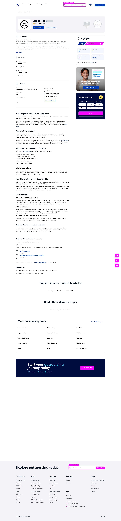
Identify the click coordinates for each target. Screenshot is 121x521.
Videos (17, 500)
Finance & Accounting (36, 488)
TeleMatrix (79, 328)
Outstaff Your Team (82, 348)
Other (99, 107)
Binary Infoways (51, 328)
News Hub (18, 483)
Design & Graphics (36, 483)
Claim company (93, 62)
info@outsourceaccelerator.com (77, 506)
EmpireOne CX (21, 333)
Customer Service (35, 480)
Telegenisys (50, 338)
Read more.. (19, 52)
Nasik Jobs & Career (82, 333)
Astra (48, 348)
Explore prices (100, 467)
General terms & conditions (98, 480)
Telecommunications (55, 491)
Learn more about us (70, 437)
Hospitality (52, 486)
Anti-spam (93, 483)
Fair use (93, 486)
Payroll (32, 497)
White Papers (19, 494)
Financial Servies (54, 483)
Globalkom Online (22, 343)
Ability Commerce (52, 343)
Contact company (50, 100)
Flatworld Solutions (52, 333)
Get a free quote (38, 27)
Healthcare (52, 494)
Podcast (18, 488)
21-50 (82, 107)
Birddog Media (80, 343)
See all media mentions (96, 443)
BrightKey (79, 338)
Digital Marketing (35, 486)
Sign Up (68, 483)
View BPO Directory (96, 322)
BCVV (19, 348)
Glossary (18, 502)
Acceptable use (95, 488)
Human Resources (35, 491)
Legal (51, 488)
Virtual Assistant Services (37, 502)
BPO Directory (19, 486)
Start (90, 113)
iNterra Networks (22, 328)
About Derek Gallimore (72, 501)
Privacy (93, 491)
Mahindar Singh (20, 89)
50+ (91, 107)
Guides (17, 497)
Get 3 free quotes (100, 5)
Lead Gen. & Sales (35, 494)
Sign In (68, 480)
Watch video (84, 437)
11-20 (99, 104)
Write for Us (69, 498)
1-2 (82, 104)
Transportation (53, 497)
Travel (51, 502)
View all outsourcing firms (25, 12)
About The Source (20, 480)
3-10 (91, 104)
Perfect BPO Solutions (23, 338)
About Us (68, 495)
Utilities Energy (53, 500)
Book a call (90, 5)
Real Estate (52, 480)
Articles (18, 491)
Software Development (37, 500)
